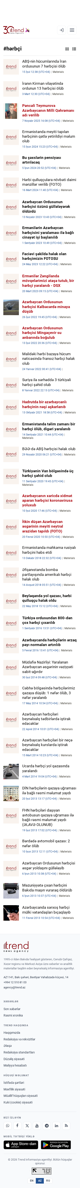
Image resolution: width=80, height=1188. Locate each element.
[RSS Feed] (66, 1126)
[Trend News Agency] (16, 946)
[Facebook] (17, 1126)
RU (48, 1180)
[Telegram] (47, 1126)
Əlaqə (8, 1045)
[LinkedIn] (56, 1126)
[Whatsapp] (8, 1126)
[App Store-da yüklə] (21, 1144)
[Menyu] (72, 30)
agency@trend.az (14, 987)
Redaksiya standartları (19, 1052)
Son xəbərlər (12, 1009)
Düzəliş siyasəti (14, 1059)
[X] (27, 1126)
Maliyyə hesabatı (15, 1065)
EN (32, 1180)
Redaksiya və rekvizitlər (19, 1039)
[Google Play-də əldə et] (56, 1144)
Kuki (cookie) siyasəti (18, 1102)
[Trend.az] (16, 30)
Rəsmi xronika (13, 1015)
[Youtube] (37, 1126)
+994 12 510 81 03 (15, 982)
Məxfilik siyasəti (14, 1089)
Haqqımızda (12, 1032)
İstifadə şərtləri (14, 1082)
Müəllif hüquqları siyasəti (21, 1095)
